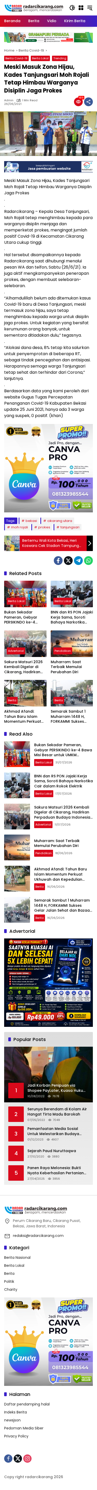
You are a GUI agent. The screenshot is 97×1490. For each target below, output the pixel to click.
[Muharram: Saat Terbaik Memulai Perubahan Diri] (72, 643)
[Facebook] (58, 560)
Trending (59, 58)
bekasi (31, 520)
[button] (72, 8)
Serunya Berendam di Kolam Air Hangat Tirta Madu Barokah (57, 1112)
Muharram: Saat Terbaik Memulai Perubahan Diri (66, 667)
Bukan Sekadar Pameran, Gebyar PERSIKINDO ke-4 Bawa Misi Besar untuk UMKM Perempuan (25, 617)
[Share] (88, 101)
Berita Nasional (17, 1257)
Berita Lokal (40, 58)
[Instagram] (27, 1458)
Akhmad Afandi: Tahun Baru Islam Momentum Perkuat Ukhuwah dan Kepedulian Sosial (22, 716)
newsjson (12, 1420)
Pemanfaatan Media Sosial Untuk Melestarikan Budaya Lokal (53, 1131)
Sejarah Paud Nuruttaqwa (51, 1150)
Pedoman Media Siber (23, 1428)
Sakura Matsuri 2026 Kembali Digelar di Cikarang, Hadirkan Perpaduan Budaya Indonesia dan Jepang (23, 667)
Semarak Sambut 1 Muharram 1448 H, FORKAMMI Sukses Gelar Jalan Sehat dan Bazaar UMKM (68, 716)
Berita (12, 700)
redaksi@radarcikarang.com (38, 1235)
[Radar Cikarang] (34, 7)
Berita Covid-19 (16, 58)
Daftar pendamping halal (27, 1404)
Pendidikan (63, 651)
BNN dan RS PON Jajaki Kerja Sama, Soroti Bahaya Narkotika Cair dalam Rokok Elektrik (72, 617)
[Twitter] (68, 560)
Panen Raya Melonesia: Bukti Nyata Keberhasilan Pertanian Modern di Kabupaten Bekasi (55, 1171)
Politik (9, 1281)
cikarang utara (59, 520)
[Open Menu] (81, 8)
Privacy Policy (16, 1436)
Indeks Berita (15, 1412)
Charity (10, 1289)
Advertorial (16, 651)
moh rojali (19, 527)
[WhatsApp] (88, 560)
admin (8, 100)
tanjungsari (70, 527)
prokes (44, 527)
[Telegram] (78, 560)
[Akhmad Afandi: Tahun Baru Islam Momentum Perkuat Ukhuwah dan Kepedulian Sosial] (25, 693)
